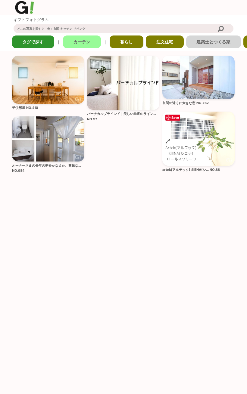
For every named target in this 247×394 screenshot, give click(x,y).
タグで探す (33, 41)
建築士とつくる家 (213, 41)
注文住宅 (164, 41)
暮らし (126, 41)
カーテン (81, 41)
